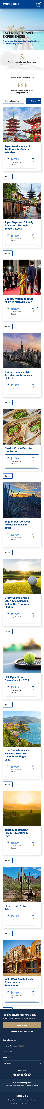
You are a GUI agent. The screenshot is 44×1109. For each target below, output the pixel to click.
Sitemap (33, 1100)
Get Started (22, 1025)
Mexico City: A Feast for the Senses (19, 449)
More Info (13, 164)
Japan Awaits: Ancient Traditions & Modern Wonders (17, 149)
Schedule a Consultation (22, 1032)
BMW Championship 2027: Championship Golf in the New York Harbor (17, 602)
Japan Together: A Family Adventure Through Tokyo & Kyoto (19, 225)
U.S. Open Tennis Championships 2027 (17, 678)
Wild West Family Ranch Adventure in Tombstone (19, 982)
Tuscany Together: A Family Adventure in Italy (16, 833)
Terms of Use (24, 1100)
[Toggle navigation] (38, 4)
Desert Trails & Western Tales (18, 907)
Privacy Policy (12, 1100)
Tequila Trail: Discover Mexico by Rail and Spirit (17, 524)
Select (7, 177)
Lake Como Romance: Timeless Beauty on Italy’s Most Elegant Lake (17, 754)
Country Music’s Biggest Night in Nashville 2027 (19, 300)
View (22, 138)
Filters (33, 101)
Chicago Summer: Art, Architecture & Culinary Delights (18, 375)
